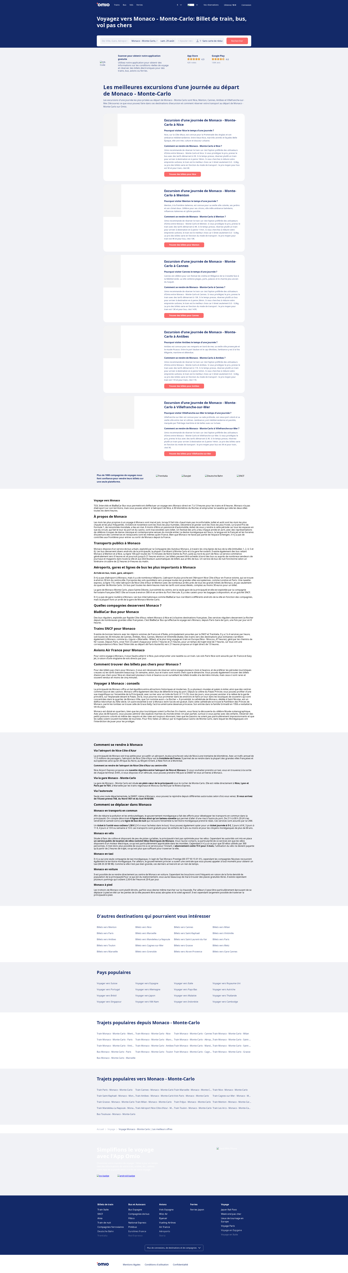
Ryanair (163, 1218)
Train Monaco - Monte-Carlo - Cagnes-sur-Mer (197, 1051)
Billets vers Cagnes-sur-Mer (149, 945)
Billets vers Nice (143, 927)
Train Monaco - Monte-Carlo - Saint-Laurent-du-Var (239, 1045)
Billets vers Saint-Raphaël (187, 933)
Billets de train (105, 1204)
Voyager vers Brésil (106, 995)
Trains (117, 5)
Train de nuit (104, 1222)
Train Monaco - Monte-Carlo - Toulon (154, 1051)
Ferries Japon (197, 1209)
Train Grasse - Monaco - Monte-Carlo (116, 1101)
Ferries (139, 5)
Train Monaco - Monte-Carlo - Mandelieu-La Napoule (201, 1045)
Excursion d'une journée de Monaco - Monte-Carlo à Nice (200, 122)
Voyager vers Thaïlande (225, 995)
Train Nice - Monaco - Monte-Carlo (230, 1089)
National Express (137, 1222)
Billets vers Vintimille (223, 933)
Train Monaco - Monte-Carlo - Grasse (231, 1051)
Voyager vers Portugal (108, 989)
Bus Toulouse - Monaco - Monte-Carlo (116, 1114)
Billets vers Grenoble (146, 951)
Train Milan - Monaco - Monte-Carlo (153, 1101)
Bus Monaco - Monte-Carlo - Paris (114, 1051)
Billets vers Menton (106, 927)
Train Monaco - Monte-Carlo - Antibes (154, 1045)
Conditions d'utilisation (157, 1264)
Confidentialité (180, 1264)
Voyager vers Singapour (109, 1001)
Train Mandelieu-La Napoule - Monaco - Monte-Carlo (123, 1108)
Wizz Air (163, 1213)
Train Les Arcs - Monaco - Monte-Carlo (232, 1108)
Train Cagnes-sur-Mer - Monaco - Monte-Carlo (236, 1095)
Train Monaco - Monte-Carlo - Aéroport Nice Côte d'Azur (202, 1039)
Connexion (246, 5)
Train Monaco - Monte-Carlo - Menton (116, 1033)
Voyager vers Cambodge (225, 1001)
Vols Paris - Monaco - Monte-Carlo (191, 1095)
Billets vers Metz (221, 945)
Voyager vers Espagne (146, 983)
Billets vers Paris (105, 933)
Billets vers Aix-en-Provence (188, 951)
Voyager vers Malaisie (185, 995)
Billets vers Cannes (183, 927)
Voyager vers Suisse (107, 983)
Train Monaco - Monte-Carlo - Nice (152, 1033)
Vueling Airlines (167, 1222)
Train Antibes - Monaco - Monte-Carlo (154, 1095)
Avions (163, 1204)
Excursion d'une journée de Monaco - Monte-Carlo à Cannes (200, 263)
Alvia (99, 1218)
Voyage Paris (228, 1225)
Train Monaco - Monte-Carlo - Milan (231, 1033)
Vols (131, 5)
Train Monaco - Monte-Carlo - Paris (115, 1039)
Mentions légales (131, 1264)
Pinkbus (132, 1226)
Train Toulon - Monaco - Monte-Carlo (193, 1108)
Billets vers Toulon (106, 945)
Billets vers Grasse (183, 945)
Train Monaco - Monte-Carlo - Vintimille (117, 1045)
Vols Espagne (166, 1209)
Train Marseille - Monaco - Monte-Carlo (194, 1089)
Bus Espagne (135, 1209)
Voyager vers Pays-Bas (185, 989)
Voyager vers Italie (183, 983)
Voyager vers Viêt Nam (147, 1001)
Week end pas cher (231, 1213)
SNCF (100, 1213)
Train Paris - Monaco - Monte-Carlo (115, 1089)
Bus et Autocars (136, 1204)
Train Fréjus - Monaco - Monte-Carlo (192, 1101)
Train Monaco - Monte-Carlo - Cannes (193, 1033)
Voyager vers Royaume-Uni (226, 983)
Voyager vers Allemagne (147, 989)
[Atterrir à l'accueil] (105, 5)
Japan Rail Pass (229, 1209)
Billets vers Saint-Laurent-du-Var (190, 939)
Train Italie (103, 1209)
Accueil (100, 1129)
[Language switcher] (193, 5)
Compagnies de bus (138, 1213)
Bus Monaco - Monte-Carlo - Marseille (116, 1057)
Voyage (111, 1129)
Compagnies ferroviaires (110, 1226)
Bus (124, 5)
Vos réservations (211, 5)
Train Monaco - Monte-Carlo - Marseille (155, 1039)
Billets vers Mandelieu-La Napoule (152, 939)
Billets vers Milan (221, 927)
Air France (164, 1226)
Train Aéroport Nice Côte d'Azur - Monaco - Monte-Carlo (164, 1108)
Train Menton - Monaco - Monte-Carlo (232, 1101)
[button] (168, 41)
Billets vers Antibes (106, 939)
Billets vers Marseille (145, 933)
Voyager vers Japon (145, 995)
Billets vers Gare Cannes (225, 951)
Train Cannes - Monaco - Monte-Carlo (154, 1089)
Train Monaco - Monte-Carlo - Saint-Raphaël (235, 1039)
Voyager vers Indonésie (186, 1001)
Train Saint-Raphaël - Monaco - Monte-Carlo (119, 1095)
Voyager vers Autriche (224, 989)
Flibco (131, 1218)
